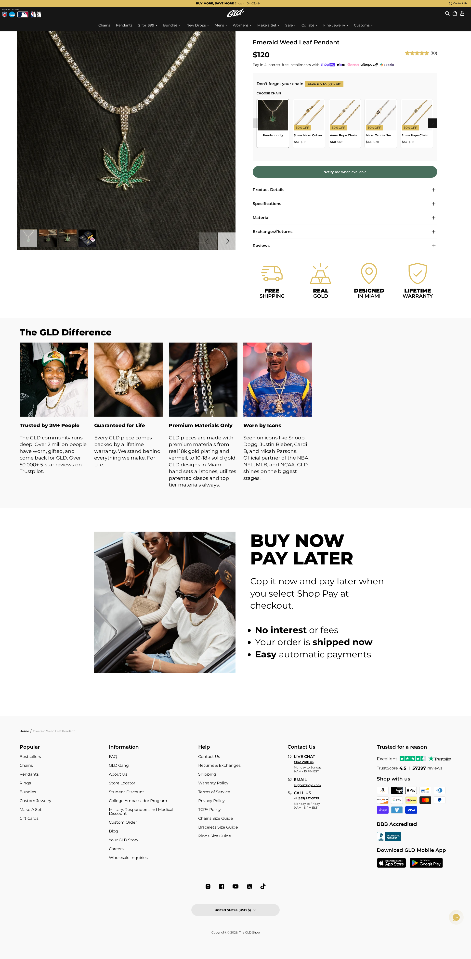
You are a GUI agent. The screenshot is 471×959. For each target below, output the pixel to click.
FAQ (113, 756)
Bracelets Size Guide (218, 827)
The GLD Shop (249, 932)
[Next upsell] (433, 123)
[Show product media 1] (28, 238)
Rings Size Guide (214, 836)
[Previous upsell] (257, 123)
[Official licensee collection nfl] (4, 14)
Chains (26, 765)
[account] (462, 13)
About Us (118, 774)
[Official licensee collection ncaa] (12, 14)
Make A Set (31, 809)
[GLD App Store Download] (391, 863)
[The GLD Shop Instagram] (208, 886)
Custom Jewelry (35, 800)
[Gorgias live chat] (456, 917)
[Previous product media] (208, 241)
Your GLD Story (123, 840)
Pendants (29, 774)
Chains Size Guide (215, 818)
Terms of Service (214, 792)
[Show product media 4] (87, 238)
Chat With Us (304, 762)
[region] (345, 125)
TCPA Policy (209, 809)
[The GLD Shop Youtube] (235, 886)
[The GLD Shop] (235, 12)
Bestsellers (30, 756)
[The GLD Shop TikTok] (263, 886)
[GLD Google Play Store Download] (426, 863)
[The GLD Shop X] (249, 886)
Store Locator (122, 783)
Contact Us (460, 3)
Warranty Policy (213, 783)
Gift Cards (29, 818)
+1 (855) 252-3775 (306, 798)
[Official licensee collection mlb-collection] (22, 14)
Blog (113, 831)
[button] (447, 13)
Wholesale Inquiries (128, 857)
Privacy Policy (211, 800)
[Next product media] (227, 241)
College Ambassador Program (138, 800)
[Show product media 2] (48, 238)
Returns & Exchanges (219, 765)
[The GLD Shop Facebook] (222, 886)
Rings (25, 783)
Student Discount (126, 792)
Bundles (28, 792)
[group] (227, 3)
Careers (116, 848)
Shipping (207, 774)
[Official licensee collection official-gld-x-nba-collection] (36, 14)
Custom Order (123, 822)
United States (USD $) (233, 910)
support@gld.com (307, 785)
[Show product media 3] (68, 238)
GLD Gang (119, 765)
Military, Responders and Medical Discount (141, 811)
